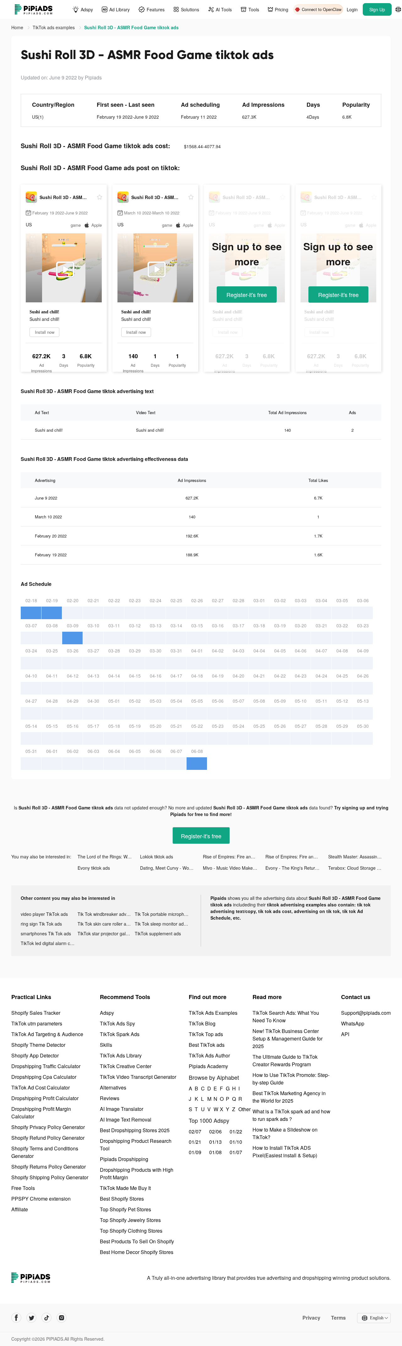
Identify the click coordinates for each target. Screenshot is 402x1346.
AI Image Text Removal (125, 1119)
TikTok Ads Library (121, 1055)
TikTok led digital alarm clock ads (49, 943)
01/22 (236, 1131)
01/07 (236, 1152)
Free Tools (23, 1188)
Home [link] (17, 27)
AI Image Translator (121, 1108)
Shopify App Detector (35, 1055)
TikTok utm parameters (36, 1023)
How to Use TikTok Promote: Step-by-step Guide (291, 1078)
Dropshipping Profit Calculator (45, 1098)
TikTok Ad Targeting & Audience (47, 1034)
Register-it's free (246, 294)
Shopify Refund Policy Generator (47, 1137)
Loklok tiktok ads (156, 856)
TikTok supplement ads (158, 933)
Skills (106, 1044)
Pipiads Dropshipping (124, 1159)
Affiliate (19, 1209)
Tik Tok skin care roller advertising (106, 924)
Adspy (107, 1012)
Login (352, 9)
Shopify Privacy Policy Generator (48, 1127)
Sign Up (377, 9)
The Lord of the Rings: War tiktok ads (109, 856)
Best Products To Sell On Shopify (137, 1241)
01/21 (195, 1141)
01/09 (195, 1152)
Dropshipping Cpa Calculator (43, 1076)
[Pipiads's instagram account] (62, 1318)
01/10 (236, 1141)
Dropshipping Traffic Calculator (45, 1066)
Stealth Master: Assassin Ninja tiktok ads (359, 856)
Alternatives (113, 1087)
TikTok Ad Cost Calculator (40, 1087)
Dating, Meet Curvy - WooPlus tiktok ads (171, 868)
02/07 (195, 1131)
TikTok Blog (202, 1023)
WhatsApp (352, 1023)
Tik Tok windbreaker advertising (106, 914)
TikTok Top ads (206, 1034)
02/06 (215, 1131)
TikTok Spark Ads (119, 1034)
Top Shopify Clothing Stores (131, 1230)
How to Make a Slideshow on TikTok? (285, 1133)
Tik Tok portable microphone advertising (163, 914)
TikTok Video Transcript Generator (138, 1076)
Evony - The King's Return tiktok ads (296, 868)
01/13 (215, 1141)
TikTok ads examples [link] (54, 27)
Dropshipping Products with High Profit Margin (136, 1173)
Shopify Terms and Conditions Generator (44, 1152)
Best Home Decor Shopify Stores (136, 1252)
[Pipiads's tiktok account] (46, 1318)
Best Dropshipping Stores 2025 (135, 1130)
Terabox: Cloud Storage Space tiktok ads (359, 868)
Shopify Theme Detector (38, 1044)
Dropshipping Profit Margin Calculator (41, 1112)
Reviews (109, 1098)
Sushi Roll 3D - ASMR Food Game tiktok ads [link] (131, 27)
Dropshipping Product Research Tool (135, 1144)
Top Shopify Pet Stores (125, 1209)
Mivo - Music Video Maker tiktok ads (234, 868)
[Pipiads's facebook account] (16, 1318)
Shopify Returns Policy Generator (48, 1166)
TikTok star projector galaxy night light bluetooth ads (106, 933)
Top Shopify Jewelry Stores (130, 1220)
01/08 (215, 1152)
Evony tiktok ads (94, 868)
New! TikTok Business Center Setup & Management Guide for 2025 (288, 1038)
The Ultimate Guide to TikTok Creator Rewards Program (285, 1060)
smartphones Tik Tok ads (46, 933)
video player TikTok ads (44, 914)
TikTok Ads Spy (117, 1023)
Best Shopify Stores (122, 1198)
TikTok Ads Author (209, 1055)
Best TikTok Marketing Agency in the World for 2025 (289, 1096)
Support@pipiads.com (366, 1012)
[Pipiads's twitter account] (31, 1318)
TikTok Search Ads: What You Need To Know (286, 1016)
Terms (338, 1318)
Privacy (311, 1318)
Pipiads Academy (208, 1066)
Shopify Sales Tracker (35, 1012)
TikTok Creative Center (125, 1066)
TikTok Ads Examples (213, 1012)
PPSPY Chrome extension (41, 1198)
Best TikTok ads (207, 1044)
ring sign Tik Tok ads (41, 924)
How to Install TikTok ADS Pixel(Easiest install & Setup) (285, 1151)
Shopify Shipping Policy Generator (49, 1177)
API (345, 1034)
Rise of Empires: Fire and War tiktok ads (234, 856)
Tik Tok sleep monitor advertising (163, 924)
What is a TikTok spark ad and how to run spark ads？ (291, 1115)
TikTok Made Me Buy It (125, 1188)
